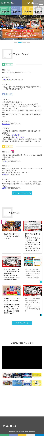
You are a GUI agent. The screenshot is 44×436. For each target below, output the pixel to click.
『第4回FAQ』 (7, 79)
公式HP (5, 161)
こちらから (15, 135)
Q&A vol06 (6, 124)
